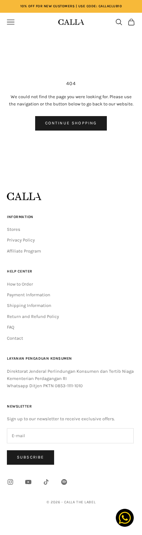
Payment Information (28, 294)
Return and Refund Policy (33, 316)
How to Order (20, 284)
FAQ (10, 327)
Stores (13, 229)
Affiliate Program (24, 251)
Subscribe (30, 457)
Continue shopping (71, 123)
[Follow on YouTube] (28, 482)
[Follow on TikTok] (46, 482)
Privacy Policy (21, 240)
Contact (15, 338)
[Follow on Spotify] (64, 482)
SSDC (80, 517)
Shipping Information (29, 305)
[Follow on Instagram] (10, 482)
